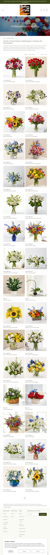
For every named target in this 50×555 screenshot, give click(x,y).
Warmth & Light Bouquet (31, 518)
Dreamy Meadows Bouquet (10, 518)
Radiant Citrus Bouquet (9, 245)
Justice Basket (28, 409)
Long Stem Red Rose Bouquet (32, 81)
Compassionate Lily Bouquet (10, 272)
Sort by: (26, 54)
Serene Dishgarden (8, 409)
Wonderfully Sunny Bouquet (32, 491)
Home (4, 38)
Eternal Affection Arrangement (10, 382)
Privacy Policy (13, 547)
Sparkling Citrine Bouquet (31, 382)
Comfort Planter (7, 300)
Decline (38, 551)
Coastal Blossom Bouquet (9, 191)
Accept (24, 551)
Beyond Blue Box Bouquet (9, 464)
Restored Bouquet (29, 436)
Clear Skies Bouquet (8, 163)
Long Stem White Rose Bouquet (33, 218)
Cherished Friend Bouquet (31, 354)
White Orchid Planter (30, 300)
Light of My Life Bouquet (31, 136)
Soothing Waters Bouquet (9, 491)
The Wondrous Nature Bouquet (33, 163)
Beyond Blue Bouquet (8, 109)
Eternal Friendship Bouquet (10, 218)
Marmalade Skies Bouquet (31, 191)
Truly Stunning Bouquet (9, 81)
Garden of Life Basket (8, 436)
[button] (2, 10)
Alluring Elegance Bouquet (32, 109)
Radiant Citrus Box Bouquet (32, 327)
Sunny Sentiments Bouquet (10, 354)
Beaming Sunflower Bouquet (10, 327)
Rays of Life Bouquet (30, 245)
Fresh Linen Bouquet (30, 272)
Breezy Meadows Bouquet (31, 464)
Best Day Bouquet (7, 136)
